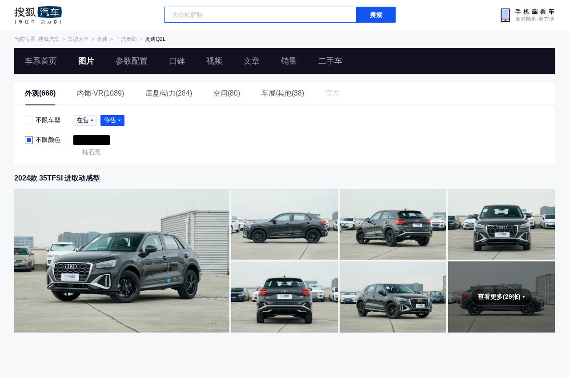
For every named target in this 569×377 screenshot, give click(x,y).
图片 (86, 60)
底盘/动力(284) (168, 93)
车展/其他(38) (282, 93)
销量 (289, 60)
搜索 (376, 14)
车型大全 (78, 39)
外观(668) (40, 93)
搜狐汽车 (38, 15)
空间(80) (226, 93)
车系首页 (41, 60)
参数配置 (132, 60)
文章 (252, 60)
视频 (214, 60)
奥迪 (102, 39)
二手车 (330, 60)
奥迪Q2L (155, 39)
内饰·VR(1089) (100, 93)
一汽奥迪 (126, 39)
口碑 (177, 60)
